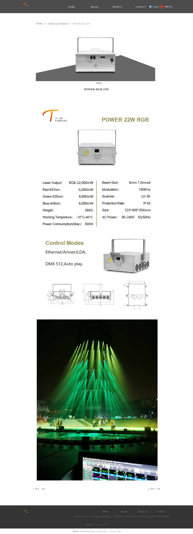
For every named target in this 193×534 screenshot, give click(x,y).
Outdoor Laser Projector (58, 24)
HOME (39, 24)
